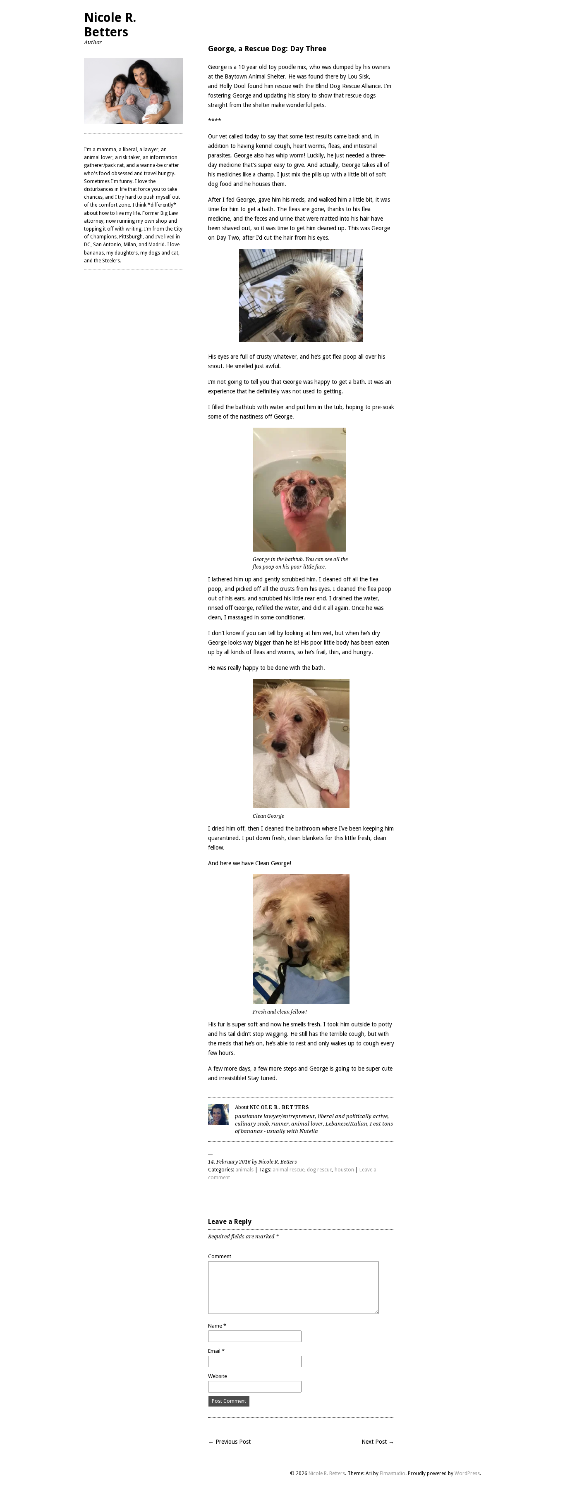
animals (244, 1170)
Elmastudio (392, 1473)
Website (217, 1376)
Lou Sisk (358, 76)
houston (344, 1170)
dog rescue (319, 1170)
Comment (219, 1256)
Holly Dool (232, 86)
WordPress (467, 1473)
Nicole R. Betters (110, 24)
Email (216, 1351)
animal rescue (288, 1170)
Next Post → (378, 1441)
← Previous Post (229, 1441)
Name (217, 1326)
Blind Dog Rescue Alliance (348, 86)
